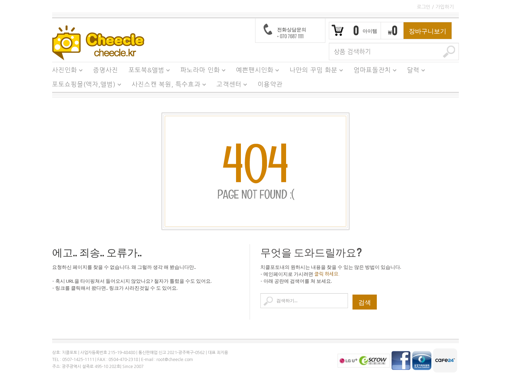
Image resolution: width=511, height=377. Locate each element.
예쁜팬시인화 (252, 71)
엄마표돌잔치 (369, 71)
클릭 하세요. (327, 274)
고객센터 (226, 85)
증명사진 (105, 70)
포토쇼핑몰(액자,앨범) (81, 85)
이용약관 (270, 84)
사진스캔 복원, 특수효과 (164, 85)
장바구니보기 (427, 30)
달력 (411, 71)
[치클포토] (98, 42)
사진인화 (62, 71)
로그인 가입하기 (435, 7)
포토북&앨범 (143, 71)
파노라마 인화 (197, 71)
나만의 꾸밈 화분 (311, 71)
